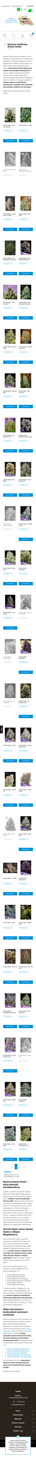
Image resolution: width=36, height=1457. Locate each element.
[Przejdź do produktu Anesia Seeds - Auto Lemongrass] (10, 115)
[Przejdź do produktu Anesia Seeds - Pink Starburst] (26, 1000)
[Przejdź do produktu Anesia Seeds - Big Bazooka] (26, 380)
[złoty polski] (18, 9)
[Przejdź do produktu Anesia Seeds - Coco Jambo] (10, 602)
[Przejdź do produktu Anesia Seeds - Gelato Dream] (26, 779)
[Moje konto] (22, 35)
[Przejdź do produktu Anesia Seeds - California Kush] (10, 513)
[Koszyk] (31, 35)
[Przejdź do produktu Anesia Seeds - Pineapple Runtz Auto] (10, 1000)
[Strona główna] (26, 21)
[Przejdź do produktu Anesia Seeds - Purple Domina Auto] (10, 1045)
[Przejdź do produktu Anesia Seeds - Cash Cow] (10, 557)
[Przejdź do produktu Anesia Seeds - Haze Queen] (10, 823)
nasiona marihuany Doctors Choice (19, 1355)
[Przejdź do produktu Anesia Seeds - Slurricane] (26, 1089)
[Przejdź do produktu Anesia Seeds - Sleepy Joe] (10, 1089)
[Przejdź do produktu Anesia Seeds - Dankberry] (26, 646)
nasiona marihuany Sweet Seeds (18, 1351)
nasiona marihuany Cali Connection (19, 1357)
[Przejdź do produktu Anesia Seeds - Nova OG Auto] (26, 956)
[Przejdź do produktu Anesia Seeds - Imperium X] (26, 868)
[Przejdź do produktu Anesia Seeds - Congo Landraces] (26, 602)
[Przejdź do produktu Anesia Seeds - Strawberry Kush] (26, 1133)
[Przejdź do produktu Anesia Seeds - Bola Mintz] (10, 469)
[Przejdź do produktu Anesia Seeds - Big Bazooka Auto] (10, 425)
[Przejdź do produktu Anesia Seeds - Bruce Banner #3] (26, 469)
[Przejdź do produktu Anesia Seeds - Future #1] (10, 779)
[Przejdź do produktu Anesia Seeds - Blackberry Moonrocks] (26, 425)
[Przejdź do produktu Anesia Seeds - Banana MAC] (10, 380)
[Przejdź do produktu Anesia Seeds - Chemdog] (26, 557)
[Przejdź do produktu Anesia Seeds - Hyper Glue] (26, 823)
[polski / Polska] (29, 10)
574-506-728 (11, 20)
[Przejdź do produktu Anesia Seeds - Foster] (10, 735)
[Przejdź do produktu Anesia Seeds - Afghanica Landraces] (26, 159)
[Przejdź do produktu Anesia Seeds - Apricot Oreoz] (10, 159)
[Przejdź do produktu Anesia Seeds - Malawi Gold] (26, 912)
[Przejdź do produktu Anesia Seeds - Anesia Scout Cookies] (10, 203)
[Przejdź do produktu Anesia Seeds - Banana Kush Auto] (26, 336)
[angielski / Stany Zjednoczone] (32, 10)
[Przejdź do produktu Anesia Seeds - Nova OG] (10, 956)
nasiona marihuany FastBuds (17, 1353)
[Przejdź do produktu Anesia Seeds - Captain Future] (26, 513)
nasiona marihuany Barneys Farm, (18, 1349)
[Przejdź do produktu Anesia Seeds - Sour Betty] (10, 1133)
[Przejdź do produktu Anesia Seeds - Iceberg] (10, 868)
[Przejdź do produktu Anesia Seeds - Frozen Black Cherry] (26, 735)
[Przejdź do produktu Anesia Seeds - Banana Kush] (10, 336)
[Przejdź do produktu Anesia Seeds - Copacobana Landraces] (10, 646)
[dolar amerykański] (21, 9)
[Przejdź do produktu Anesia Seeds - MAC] (10, 912)
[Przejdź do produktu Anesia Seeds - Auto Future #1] (10, 292)
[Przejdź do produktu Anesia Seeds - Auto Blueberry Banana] (26, 248)
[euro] (25, 9)
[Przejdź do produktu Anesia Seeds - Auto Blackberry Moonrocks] (10, 248)
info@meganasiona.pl (11, 22)
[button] (4, 35)
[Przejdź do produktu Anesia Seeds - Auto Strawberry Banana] (26, 292)
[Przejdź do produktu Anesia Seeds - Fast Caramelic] (10, 690)
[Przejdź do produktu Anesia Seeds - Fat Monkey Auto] (26, 690)
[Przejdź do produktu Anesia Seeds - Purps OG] (26, 1045)
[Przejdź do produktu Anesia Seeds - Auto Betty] (26, 203)
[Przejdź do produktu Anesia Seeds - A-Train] (26, 115)
